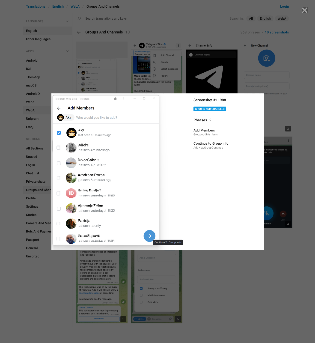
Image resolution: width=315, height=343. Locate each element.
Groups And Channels (210, 108)
